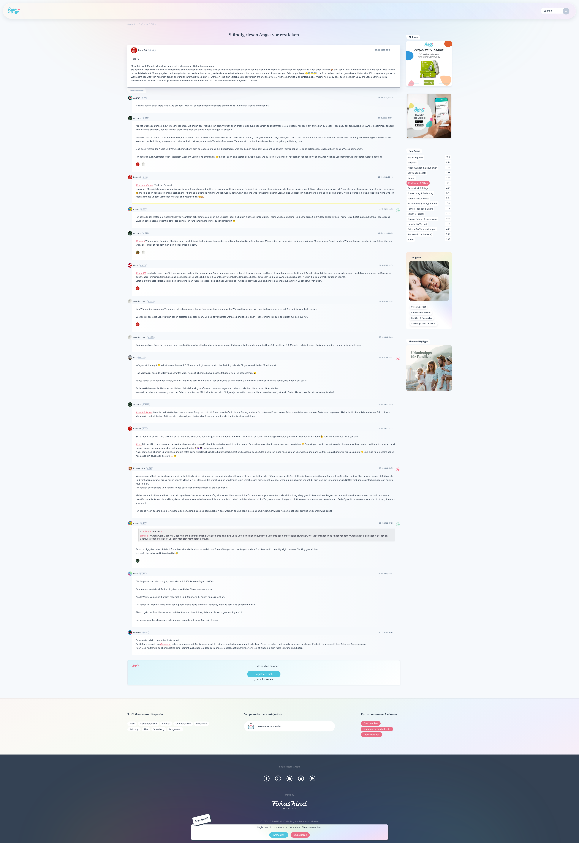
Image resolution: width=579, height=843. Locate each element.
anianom (137, 118)
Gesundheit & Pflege (418, 188)
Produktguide (181, 10)
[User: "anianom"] (130, 118)
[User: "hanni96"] (134, 50)
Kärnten (166, 723)
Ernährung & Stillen (419, 183)
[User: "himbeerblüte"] (130, 468)
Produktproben (371, 734)
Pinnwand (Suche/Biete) (420, 234)
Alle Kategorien (416, 157)
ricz (135, 357)
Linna (135, 265)
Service (211, 10)
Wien (132, 723)
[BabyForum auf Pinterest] (278, 778)
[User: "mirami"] (130, 209)
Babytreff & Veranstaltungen (422, 229)
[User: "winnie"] (137, 252)
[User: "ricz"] (130, 357)
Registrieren (263, 10)
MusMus (137, 632)
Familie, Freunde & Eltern (421, 208)
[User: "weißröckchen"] (143, 164)
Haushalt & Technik (418, 224)
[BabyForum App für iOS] (301, 778)
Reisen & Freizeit (416, 213)
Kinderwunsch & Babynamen (423, 167)
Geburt (412, 178)
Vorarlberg (158, 729)
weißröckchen (139, 301)
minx (135, 574)
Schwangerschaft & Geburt (423, 323)
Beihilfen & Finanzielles (421, 318)
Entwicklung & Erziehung (421, 193)
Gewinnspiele (371, 723)
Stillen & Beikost (418, 307)
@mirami (140, 241)
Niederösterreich (148, 723)
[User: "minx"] (130, 573)
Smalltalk (413, 162)
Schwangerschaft (417, 172)
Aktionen (152, 10)
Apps (235, 10)
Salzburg (134, 729)
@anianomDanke (144, 185)
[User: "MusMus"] (130, 632)
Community (96, 10)
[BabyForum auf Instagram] (289, 778)
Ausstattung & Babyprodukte (423, 203)
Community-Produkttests (377, 729)
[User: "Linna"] (130, 265)
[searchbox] (555, 10)
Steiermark (201, 723)
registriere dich (263, 674)
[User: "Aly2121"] (130, 98)
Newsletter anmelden (269, 726)
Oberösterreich (183, 723)
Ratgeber (125, 10)
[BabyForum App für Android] (312, 778)
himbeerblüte (139, 468)
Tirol (146, 729)
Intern (411, 239)
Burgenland (175, 729)
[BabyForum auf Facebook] (267, 778)
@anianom (165, 644)
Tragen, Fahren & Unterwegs (423, 219)
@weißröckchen (144, 412)
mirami (136, 209)
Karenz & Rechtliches (419, 198)
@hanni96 (141, 273)
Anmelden (278, 834)
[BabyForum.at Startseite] (14, 10)
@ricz (139, 444)
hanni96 (142, 50)
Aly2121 (136, 98)
